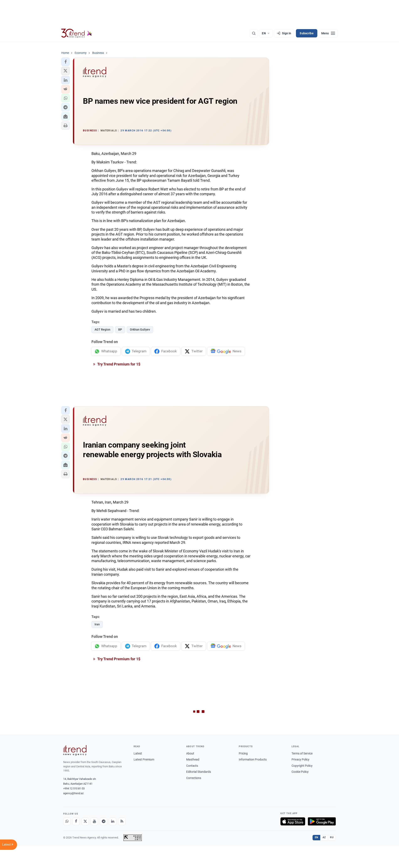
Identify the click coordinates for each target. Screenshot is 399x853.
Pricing (243, 753)
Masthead (192, 759)
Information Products (253, 759)
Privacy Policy (300, 759)
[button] (65, 62)
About (190, 753)
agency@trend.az (73, 793)
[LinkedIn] (112, 821)
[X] (85, 821)
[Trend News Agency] (74, 750)
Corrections (193, 778)
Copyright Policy (302, 765)
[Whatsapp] (67, 821)
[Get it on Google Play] (322, 821)
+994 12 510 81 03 (74, 788)
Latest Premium (144, 759)
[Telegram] (103, 821)
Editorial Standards (198, 771)
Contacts (192, 765)
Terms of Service (302, 753)
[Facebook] (76, 821)
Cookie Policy (300, 771)
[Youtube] (94, 821)
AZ (324, 837)
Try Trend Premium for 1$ (118, 364)
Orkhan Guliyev (140, 329)
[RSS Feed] (122, 821)
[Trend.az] (76, 33)
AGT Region (102, 329)
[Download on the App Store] (292, 821)
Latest (138, 753)
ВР (120, 329)
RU (332, 837)
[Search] (254, 33)
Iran (97, 624)
